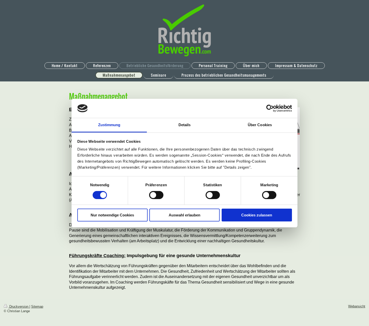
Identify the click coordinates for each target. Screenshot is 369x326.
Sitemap (37, 306)
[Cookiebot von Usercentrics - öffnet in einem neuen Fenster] (270, 108)
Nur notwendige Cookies (112, 215)
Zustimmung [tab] (109, 125)
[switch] (156, 195)
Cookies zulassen (256, 215)
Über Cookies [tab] (260, 125)
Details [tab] (184, 125)
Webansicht (356, 306)
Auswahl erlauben (184, 215)
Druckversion (18, 306)
